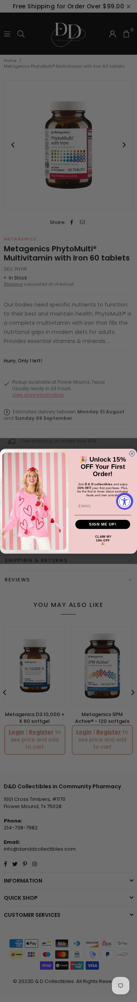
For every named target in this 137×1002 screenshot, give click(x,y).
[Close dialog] (132, 453)
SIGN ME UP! (103, 524)
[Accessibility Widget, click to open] (124, 501)
